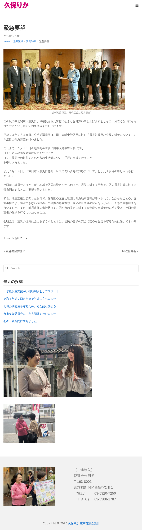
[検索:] (71, 268)
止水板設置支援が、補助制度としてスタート (31, 291)
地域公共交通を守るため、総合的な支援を (29, 306)
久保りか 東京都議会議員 (83, 523)
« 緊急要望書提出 (14, 251)
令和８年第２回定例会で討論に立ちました (29, 298)
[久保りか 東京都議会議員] (16, 5)
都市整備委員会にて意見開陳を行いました (29, 313)
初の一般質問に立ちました (20, 321)
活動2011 (19, 238)
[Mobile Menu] (137, 5)
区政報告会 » (130, 251)
